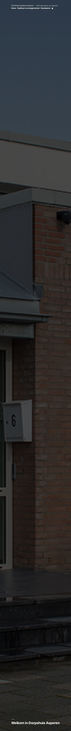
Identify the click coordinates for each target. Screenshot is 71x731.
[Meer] (52, 8)
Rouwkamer (45, 8)
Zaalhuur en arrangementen (28, 8)
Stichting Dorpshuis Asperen (22, 5)
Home (13, 8)
